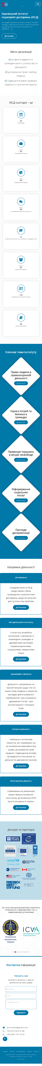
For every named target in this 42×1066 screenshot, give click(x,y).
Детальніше (9, 36)
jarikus (25, 1056)
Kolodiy (30, 1056)
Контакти (36, 1051)
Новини (29, 1051)
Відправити (21, 1013)
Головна (5, 1051)
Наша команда (20, 1051)
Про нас (12, 1051)
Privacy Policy (21, 1059)
